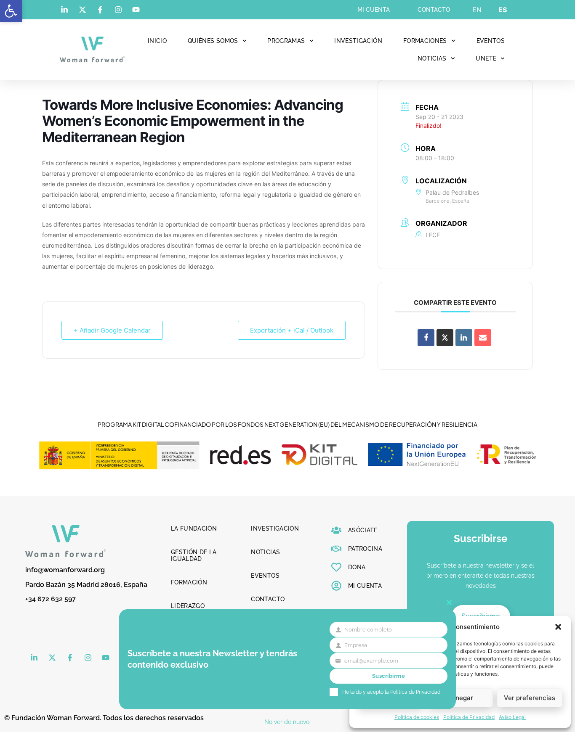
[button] (11, 11)
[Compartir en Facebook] (426, 337)
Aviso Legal (512, 717)
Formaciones (425, 40)
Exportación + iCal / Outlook (291, 330)
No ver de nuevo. (287, 722)
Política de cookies (416, 717)
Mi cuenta (373, 9)
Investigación (358, 40)
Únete (486, 58)
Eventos (491, 40)
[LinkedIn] (463, 337)
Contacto (434, 9)
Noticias (432, 58)
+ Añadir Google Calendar (112, 330)
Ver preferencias (529, 698)
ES (502, 9)
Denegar (460, 698)
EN (477, 9)
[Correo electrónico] (482, 337)
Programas (286, 40)
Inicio (157, 40)
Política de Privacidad (469, 717)
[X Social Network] (445, 337)
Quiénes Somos (213, 40)
